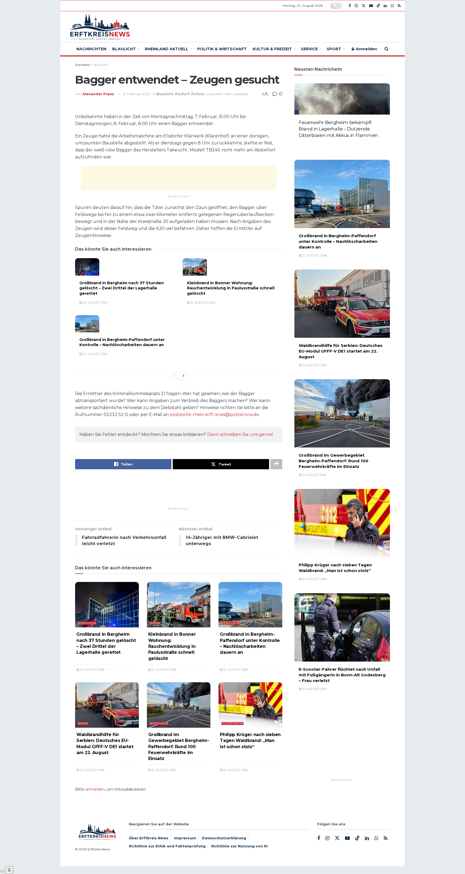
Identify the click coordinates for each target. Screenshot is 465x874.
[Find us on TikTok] (378, 5)
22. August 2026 (202, 302)
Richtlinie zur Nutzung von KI (239, 846)
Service (309, 49)
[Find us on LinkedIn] (385, 5)
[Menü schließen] (2, 871)
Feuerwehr (232, 723)
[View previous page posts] (174, 375)
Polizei (198, 94)
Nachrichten (91, 49)
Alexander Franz (98, 94)
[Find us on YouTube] (371, 5)
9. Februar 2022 (137, 94)
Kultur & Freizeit (272, 49)
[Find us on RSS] (399, 5)
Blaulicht (124, 49)
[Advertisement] (272, 26)
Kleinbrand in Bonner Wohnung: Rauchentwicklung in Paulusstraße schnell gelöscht (230, 288)
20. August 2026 (235, 770)
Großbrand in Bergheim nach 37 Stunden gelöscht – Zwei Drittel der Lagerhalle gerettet (121, 288)
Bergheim (87, 623)
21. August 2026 (163, 770)
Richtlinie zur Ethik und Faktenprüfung (167, 846)
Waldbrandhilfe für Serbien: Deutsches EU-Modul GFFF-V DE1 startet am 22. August (341, 351)
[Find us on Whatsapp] (392, 5)
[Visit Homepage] (99, 26)
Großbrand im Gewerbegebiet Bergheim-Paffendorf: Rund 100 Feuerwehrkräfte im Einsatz (178, 746)
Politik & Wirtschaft (222, 49)
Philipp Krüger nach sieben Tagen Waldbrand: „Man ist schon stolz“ (250, 740)
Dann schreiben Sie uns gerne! (240, 434)
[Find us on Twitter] (363, 5)
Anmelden (366, 49)
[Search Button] (387, 48)
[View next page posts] (183, 375)
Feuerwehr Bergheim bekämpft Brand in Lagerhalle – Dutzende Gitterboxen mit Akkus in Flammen (338, 129)
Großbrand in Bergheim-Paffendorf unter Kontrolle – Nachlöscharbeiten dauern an (122, 342)
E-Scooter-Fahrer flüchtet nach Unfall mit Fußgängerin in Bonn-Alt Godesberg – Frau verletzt (342, 675)
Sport (334, 49)
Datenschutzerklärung (224, 838)
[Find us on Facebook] (350, 5)
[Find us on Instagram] (356, 5)
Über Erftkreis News (148, 838)
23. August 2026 (94, 302)
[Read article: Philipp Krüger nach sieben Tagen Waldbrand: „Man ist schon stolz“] (250, 705)
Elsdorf (182, 94)
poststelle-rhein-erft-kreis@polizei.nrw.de (214, 414)
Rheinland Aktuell (166, 49)
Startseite (82, 65)
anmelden (95, 789)
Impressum (185, 838)
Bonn (155, 623)
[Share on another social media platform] (276, 464)
